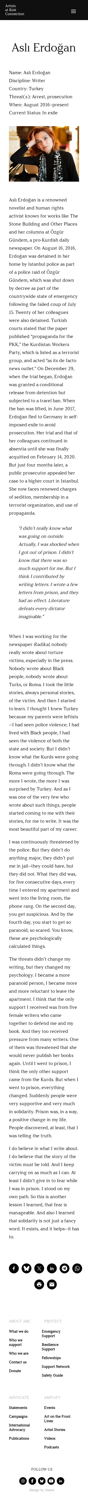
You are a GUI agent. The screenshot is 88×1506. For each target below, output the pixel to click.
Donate (15, 1371)
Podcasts (51, 1447)
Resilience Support (50, 1346)
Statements (18, 1407)
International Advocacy (19, 1427)
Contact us (18, 1362)
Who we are (18, 1353)
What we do (18, 1331)
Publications (19, 1438)
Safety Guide (52, 1375)
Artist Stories (54, 1429)
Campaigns (18, 1416)
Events (49, 1407)
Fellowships (51, 1358)
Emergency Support (51, 1333)
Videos (49, 1438)
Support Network (56, 1366)
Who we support (15, 1342)
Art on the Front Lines (57, 1418)
